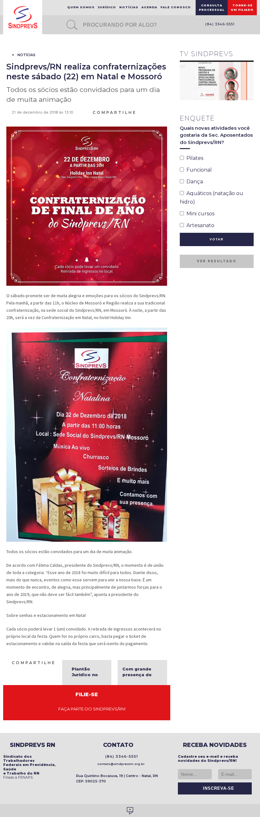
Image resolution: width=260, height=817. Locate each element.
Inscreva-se (217, 788)
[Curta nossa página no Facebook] (244, 25)
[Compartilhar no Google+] (164, 111)
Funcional (198, 170)
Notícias (128, 7)
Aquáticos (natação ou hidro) (211, 197)
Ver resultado (216, 261)
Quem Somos (80, 7)
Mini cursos (199, 214)
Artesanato (199, 225)
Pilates (193, 158)
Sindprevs (22, 17)
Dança (193, 182)
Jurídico (107, 7)
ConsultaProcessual (211, 7)
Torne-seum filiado (242, 7)
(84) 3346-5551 (219, 24)
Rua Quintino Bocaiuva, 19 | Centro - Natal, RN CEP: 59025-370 (117, 778)
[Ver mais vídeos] (250, 54)
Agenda (149, 7)
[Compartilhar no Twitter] (156, 111)
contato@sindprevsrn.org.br (120, 764)
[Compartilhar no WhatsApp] (141, 111)
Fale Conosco (175, 7)
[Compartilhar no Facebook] (149, 111)
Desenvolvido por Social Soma (130, 810)
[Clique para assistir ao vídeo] (217, 80)
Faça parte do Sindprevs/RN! (90, 708)
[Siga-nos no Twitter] (253, 25)
